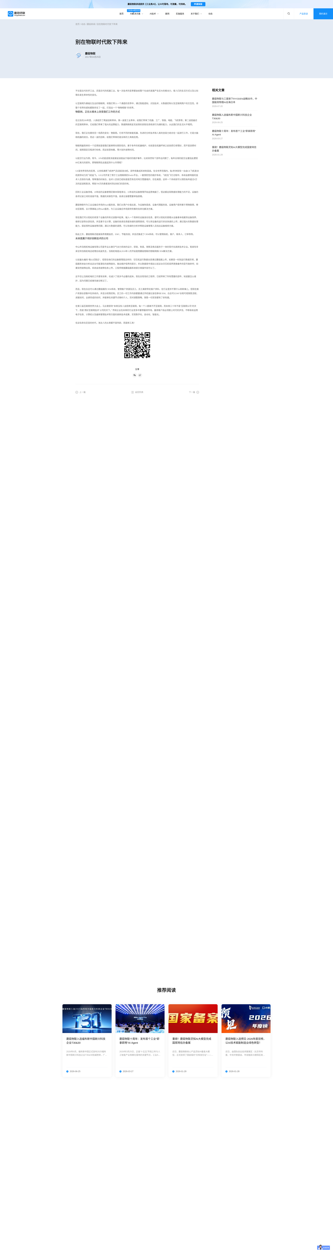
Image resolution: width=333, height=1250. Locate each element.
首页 (121, 14)
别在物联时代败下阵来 (107, 24)
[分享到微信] (134, 375)
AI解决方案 (135, 12)
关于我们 (195, 14)
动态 (210, 14)
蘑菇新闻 (91, 24)
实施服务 (180, 14)
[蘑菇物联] (16, 14)
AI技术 (153, 14)
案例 (167, 14)
